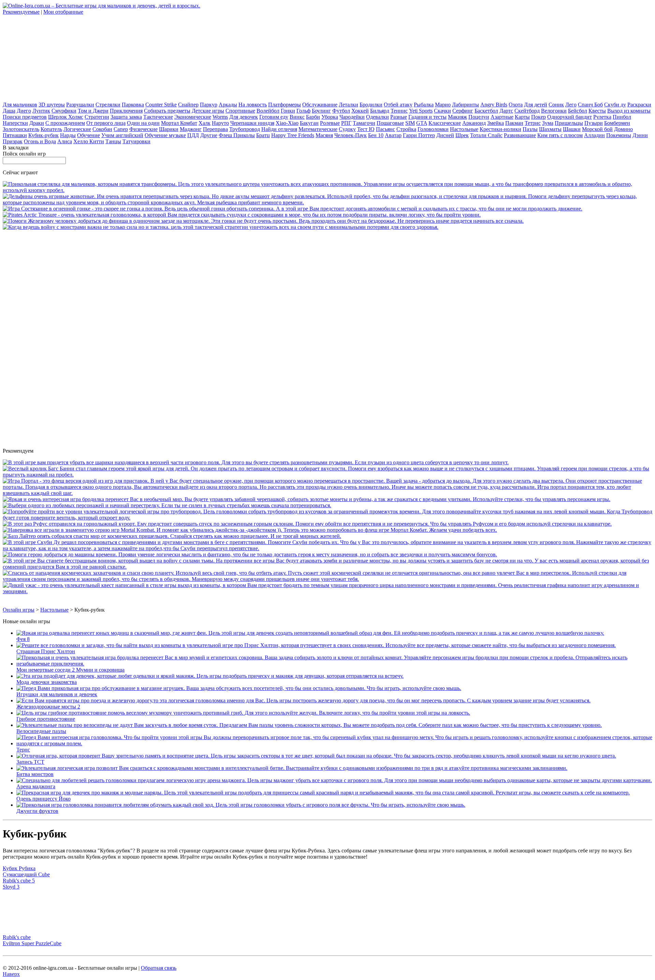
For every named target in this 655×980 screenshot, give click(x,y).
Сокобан (102, 129)
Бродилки (371, 104)
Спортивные (240, 111)
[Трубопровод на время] (327, 518)
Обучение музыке (165, 135)
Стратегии (97, 117)
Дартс (506, 111)
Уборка (329, 117)
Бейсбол (577, 111)
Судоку (347, 129)
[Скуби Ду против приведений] (327, 548)
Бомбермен (617, 123)
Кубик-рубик (43, 135)
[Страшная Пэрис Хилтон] (316, 645)
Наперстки (15, 123)
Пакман (514, 123)
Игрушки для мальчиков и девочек (56, 694)
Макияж (457, 117)
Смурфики (64, 111)
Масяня (324, 135)
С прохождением (65, 123)
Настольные (464, 129)
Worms (220, 117)
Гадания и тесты (427, 117)
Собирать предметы (167, 111)
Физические (143, 129)
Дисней (445, 135)
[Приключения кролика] (327, 475)
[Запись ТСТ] (316, 756)
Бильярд (379, 111)
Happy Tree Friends (292, 135)
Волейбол (268, 111)
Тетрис (533, 123)
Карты (522, 117)
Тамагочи (364, 123)
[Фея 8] (310, 633)
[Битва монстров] (291, 768)
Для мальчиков (20, 104)
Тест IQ (366, 129)
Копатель (51, 129)
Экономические (192, 117)
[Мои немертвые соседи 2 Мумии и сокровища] (334, 664)
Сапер (121, 129)
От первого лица (106, 123)
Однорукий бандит (569, 117)
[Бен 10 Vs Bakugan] (167, 505)
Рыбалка (424, 104)
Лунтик (41, 111)
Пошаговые (390, 123)
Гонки (288, 111)
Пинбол (622, 117)
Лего (571, 104)
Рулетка (602, 117)
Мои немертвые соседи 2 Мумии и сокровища (70, 670)
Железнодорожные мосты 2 (48, 707)
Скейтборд (527, 111)
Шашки (572, 129)
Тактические (158, 117)
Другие (208, 135)
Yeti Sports (421, 111)
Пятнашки (15, 135)
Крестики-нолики (500, 129)
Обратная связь (158, 968)
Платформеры (284, 104)
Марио (443, 104)
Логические (77, 129)
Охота (516, 104)
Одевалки (377, 117)
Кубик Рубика (19, 868)
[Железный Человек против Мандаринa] (263, 221)
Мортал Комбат (179, 123)
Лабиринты (465, 104)
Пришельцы (569, 123)
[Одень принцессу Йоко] (323, 792)
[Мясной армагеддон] (327, 579)
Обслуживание (319, 104)
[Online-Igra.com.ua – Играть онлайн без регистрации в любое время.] (101, 6)
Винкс (297, 117)
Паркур (208, 104)
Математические (318, 129)
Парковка (133, 104)
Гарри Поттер (419, 135)
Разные (398, 117)
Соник (556, 104)
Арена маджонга (35, 786)
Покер (538, 117)
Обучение (88, 135)
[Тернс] (334, 743)
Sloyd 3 (11, 887)
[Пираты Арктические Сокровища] (242, 215)
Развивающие (520, 135)
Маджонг (191, 129)
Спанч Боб (590, 104)
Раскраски (639, 104)
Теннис (399, 111)
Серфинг (462, 111)
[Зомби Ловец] (327, 567)
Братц (263, 135)
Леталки (348, 104)
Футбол (341, 111)
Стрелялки (108, 104)
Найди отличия (279, 129)
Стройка (406, 129)
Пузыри (593, 123)
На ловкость (252, 104)
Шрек (462, 135)
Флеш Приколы (237, 135)
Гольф (303, 111)
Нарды (68, 135)
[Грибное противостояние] (243, 713)
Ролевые (330, 123)
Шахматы (550, 129)
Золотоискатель (21, 129)
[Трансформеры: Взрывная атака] (327, 190)
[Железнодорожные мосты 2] (303, 700)
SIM (410, 123)
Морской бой (597, 129)
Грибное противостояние (45, 719)
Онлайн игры (18, 610)
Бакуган (309, 123)
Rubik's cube (17, 937)
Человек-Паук (350, 135)
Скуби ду (615, 104)
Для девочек (243, 117)
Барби (313, 117)
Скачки (442, 111)
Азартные (502, 117)
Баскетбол (486, 111)
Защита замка (126, 117)
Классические (444, 123)
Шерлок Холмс (65, 117)
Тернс (23, 749)
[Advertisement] (54, 57)
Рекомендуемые (21, 12)
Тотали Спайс (486, 135)
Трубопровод (244, 129)
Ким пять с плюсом (560, 135)
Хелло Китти (88, 141)
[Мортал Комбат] (250, 530)
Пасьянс (385, 129)
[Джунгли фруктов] (240, 805)
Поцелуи (478, 117)
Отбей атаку (398, 104)
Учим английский (122, 135)
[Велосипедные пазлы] (309, 725)
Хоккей (360, 111)
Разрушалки (80, 104)
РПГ (346, 123)
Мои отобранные (63, 12)
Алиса (64, 141)
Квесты (597, 111)
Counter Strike (161, 104)
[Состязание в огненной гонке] (292, 208)
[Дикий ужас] (327, 591)
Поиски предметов (25, 117)
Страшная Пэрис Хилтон (45, 651)
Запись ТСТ (30, 762)
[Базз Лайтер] (172, 536)
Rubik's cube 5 (19, 880)
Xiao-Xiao (287, 123)
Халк (204, 123)
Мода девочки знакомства (46, 682)
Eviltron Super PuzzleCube (32, 943)
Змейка (495, 123)
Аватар (393, 135)
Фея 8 (23, 639)
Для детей (535, 104)
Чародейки (352, 117)
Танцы (113, 141)
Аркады (228, 104)
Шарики (168, 129)
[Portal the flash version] (327, 493)
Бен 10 (375, 135)
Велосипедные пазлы (41, 731)
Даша (9, 111)
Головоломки (433, 129)
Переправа (215, 129)
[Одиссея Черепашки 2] (306, 499)
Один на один (143, 123)
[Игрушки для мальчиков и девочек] (238, 688)
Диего (24, 111)
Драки (36, 123)
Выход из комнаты (629, 111)
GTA (421, 123)
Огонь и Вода (40, 141)
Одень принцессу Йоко (43, 799)
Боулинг (321, 111)
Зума (547, 123)
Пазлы (530, 129)
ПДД (193, 135)
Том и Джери (93, 111)
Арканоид (474, 123)
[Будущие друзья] (250, 554)
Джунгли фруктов (37, 811)
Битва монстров (35, 774)
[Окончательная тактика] (220, 227)
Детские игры (208, 111)
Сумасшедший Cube (26, 874)
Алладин (594, 135)
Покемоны (618, 135)
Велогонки (554, 111)
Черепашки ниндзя (252, 123)
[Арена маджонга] (334, 780)
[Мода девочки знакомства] (210, 676)
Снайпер (188, 104)
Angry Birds (493, 104)
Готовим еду (273, 117)
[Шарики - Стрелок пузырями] (256, 462)
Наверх (11, 974)
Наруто (220, 123)
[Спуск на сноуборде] (307, 524)
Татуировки (136, 141)
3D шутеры (52, 104)
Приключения (126, 111)
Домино (623, 129)
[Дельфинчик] (327, 202)
